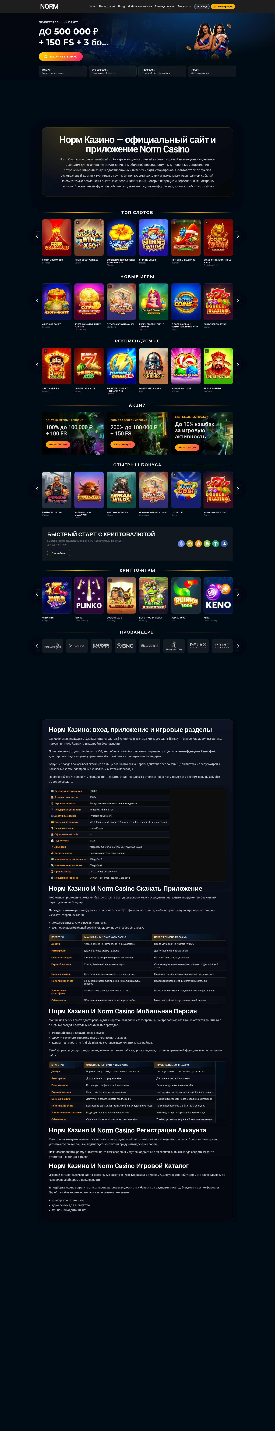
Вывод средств (165, 6)
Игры (92, 6)
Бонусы (182, 6)
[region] (137, 243)
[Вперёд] (238, 236)
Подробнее (58, 553)
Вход (121, 6)
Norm (49, 6)
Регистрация (107, 6)
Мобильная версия (140, 6)
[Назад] (37, 236)
